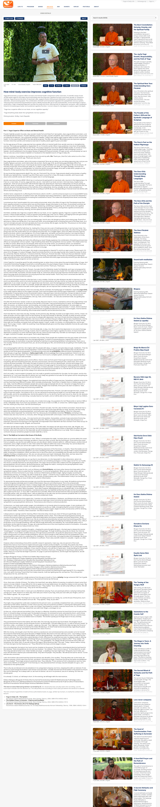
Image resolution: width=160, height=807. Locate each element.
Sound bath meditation (143, 260)
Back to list (9, 18)
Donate (67, 6)
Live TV (20, 6)
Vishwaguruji (141, 1)
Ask (58, 6)
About (96, 6)
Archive (50, 6)
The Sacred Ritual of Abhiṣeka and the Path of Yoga (143, 672)
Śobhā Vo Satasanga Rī (143, 465)
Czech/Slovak (109, 76)
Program (30, 6)
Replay (76, 6)
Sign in (151, 1)
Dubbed (83, 85)
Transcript (35, 123)
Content (14, 123)
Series (40, 6)
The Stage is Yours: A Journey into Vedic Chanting (142, 643)
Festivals (86, 6)
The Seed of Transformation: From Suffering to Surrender (143, 731)
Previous (20, 18)
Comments (57, 123)
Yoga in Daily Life (128, 1)
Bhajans (137, 289)
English (108, 47)
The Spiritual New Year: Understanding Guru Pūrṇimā (143, 85)
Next (83, 18)
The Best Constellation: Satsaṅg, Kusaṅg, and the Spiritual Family (143, 27)
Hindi (112, 105)
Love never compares (142, 700)
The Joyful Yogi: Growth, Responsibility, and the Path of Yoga (143, 56)
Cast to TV (75, 85)
